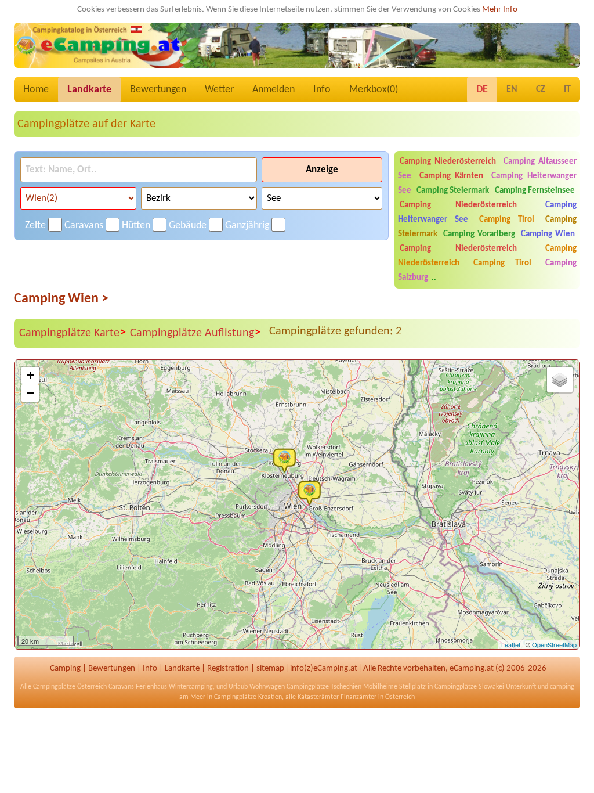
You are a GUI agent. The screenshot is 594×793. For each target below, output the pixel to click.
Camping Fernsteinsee (535, 190)
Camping (65, 668)
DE (482, 89)
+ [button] (30, 375)
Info (322, 89)
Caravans (83, 225)
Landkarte (89, 89)
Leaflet (510, 644)
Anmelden (273, 89)
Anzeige (322, 170)
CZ (540, 89)
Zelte (35, 225)
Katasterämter (318, 697)
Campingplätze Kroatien (248, 697)
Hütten (136, 225)
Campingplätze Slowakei (469, 686)
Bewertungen (158, 89)
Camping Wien (548, 234)
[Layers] (560, 379)
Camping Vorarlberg (479, 234)
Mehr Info (499, 9)
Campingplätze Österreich (70, 686)
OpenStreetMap (554, 644)
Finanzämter (358, 697)
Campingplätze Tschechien (324, 686)
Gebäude (188, 225)
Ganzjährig (247, 225)
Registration (228, 668)
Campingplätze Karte (72, 333)
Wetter (219, 89)
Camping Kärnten (451, 176)
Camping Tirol (506, 219)
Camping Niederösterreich (448, 161)
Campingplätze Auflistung (195, 333)
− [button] (30, 392)
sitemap (270, 668)
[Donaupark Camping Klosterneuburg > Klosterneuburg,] (287, 460)
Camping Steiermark (452, 190)
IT (567, 89)
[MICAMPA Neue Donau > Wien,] (312, 492)
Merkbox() (373, 89)
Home (36, 89)
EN (511, 89)
